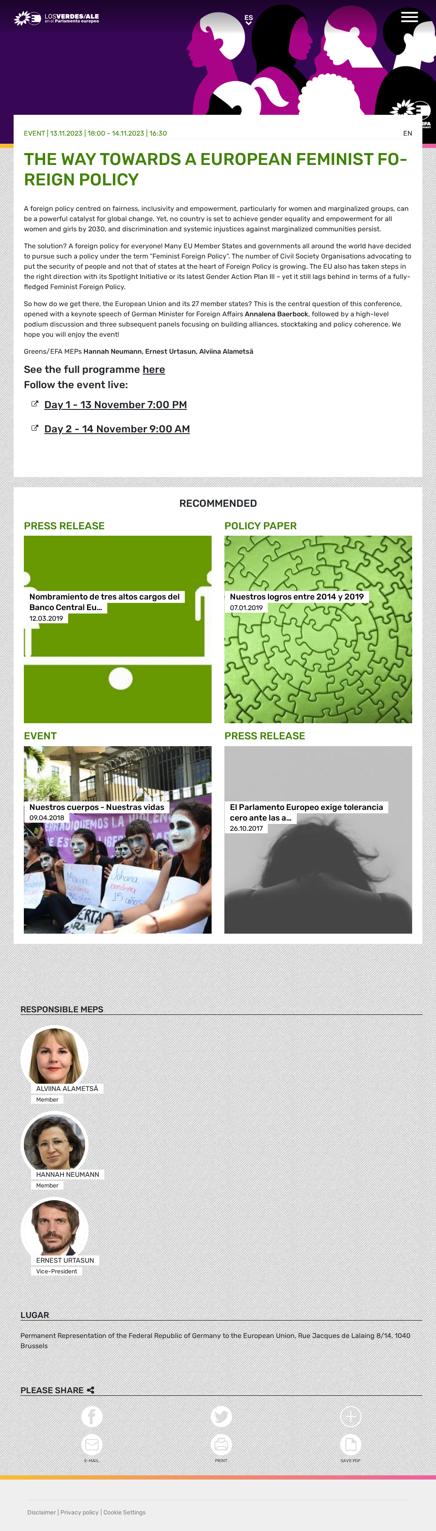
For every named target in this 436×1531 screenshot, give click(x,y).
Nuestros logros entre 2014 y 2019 (297, 597)
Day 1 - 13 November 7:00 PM (115, 405)
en (407, 133)
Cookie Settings (124, 1512)
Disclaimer (41, 1512)
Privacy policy (79, 1512)
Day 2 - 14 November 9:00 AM (117, 429)
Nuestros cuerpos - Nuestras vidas (96, 807)
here (154, 369)
